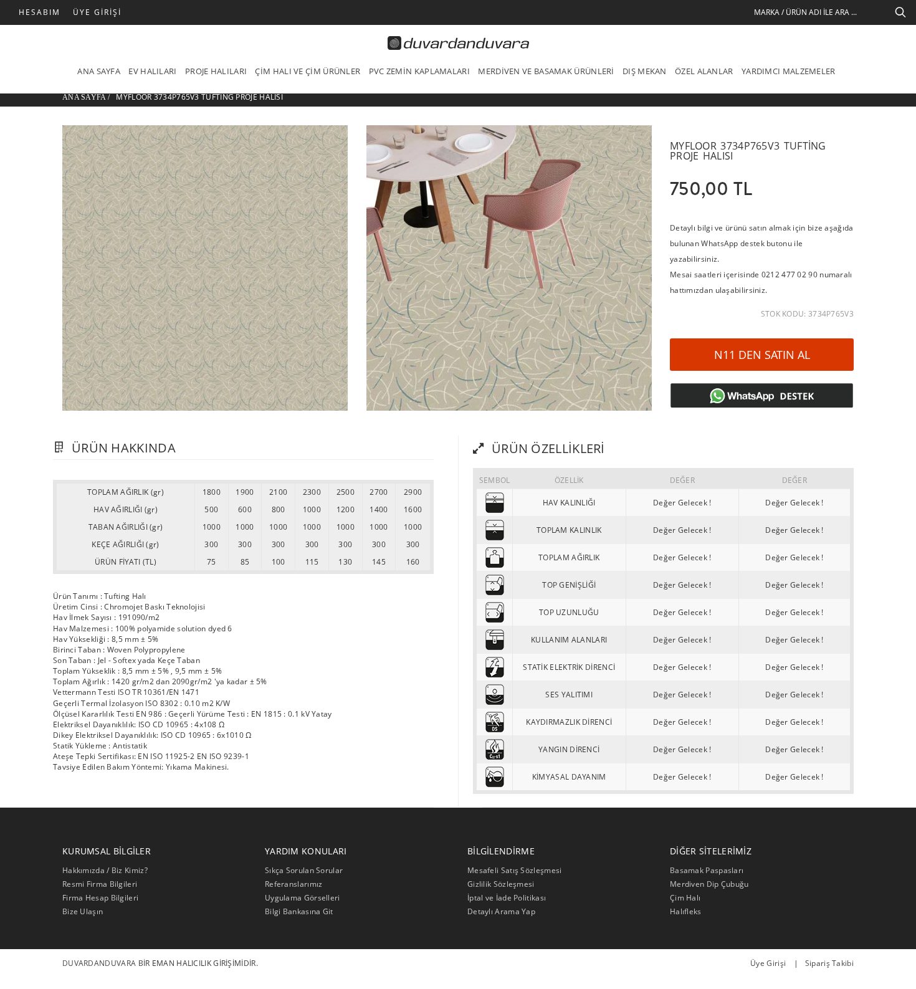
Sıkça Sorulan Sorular (304, 870)
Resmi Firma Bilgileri (99, 884)
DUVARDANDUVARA (99, 963)
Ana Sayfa (84, 97)
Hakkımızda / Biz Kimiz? (105, 870)
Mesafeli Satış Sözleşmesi (514, 870)
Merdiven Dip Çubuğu (709, 884)
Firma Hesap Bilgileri (100, 897)
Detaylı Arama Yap (501, 911)
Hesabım (39, 12)
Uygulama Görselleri (302, 897)
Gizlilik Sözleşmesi (501, 884)
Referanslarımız (294, 884)
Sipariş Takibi (829, 963)
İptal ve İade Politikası (506, 897)
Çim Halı (685, 897)
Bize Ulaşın (82, 911)
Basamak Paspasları (706, 870)
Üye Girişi (97, 12)
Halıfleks (686, 911)
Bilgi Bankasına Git (299, 911)
